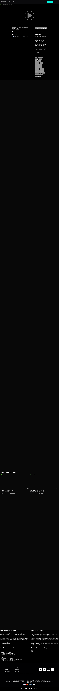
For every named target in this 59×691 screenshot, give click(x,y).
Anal (42, 57)
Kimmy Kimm (42, 491)
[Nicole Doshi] (17, 43)
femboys (12, 640)
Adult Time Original (38, 76)
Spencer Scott (32, 491)
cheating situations (7, 640)
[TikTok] (52, 669)
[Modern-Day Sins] (7, 1)
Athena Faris (4, 491)
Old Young (40, 59)
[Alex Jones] (27, 43)
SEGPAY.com (40, 681)
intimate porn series (52, 643)
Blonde (36, 57)
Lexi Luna (51, 640)
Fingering (36, 59)
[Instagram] (48, 669)
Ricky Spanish (8, 491)
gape (40, 72)
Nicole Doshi (16, 50)
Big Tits (39, 57)
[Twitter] (44, 669)
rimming (36, 74)
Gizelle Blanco (46, 640)
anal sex (17, 640)
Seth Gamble (37, 491)
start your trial (41, 28)
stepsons (1, 640)
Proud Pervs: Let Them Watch (7, 490)
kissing (43, 72)
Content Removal (29, 682)
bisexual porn (22, 640)
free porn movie (53, 642)
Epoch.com (10, 681)
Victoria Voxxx (35, 640)
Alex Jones (25, 50)
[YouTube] (40, 669)
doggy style (36, 72)
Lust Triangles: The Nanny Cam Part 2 (37, 490)
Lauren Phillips (41, 640)
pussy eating (40, 74)
